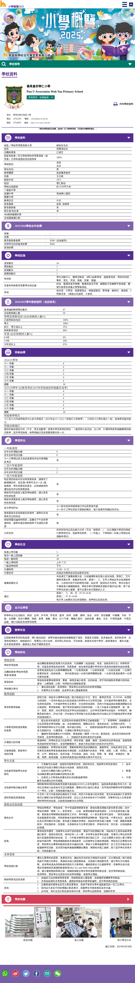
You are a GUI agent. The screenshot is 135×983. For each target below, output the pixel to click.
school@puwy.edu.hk (39, 119)
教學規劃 (9, 693)
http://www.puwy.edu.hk (40, 123)
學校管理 (9, 660)
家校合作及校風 (13, 804)
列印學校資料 (126, 104)
